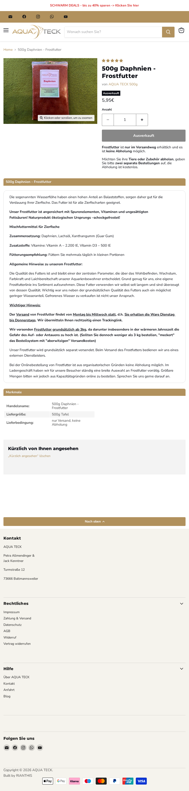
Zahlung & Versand (17, 618)
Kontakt (9, 683)
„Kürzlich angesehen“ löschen (29, 456)
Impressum (11, 612)
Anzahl (107, 109)
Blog (6, 696)
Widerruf (9, 637)
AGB (6, 631)
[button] (113, 60)
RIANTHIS (24, 775)
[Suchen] (168, 32)
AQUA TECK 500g (123, 84)
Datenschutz (12, 625)
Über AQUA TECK (16, 677)
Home (8, 50)
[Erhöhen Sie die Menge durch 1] (142, 120)
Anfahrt (9, 690)
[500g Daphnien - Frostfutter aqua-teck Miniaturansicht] (13, 135)
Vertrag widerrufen (17, 644)
